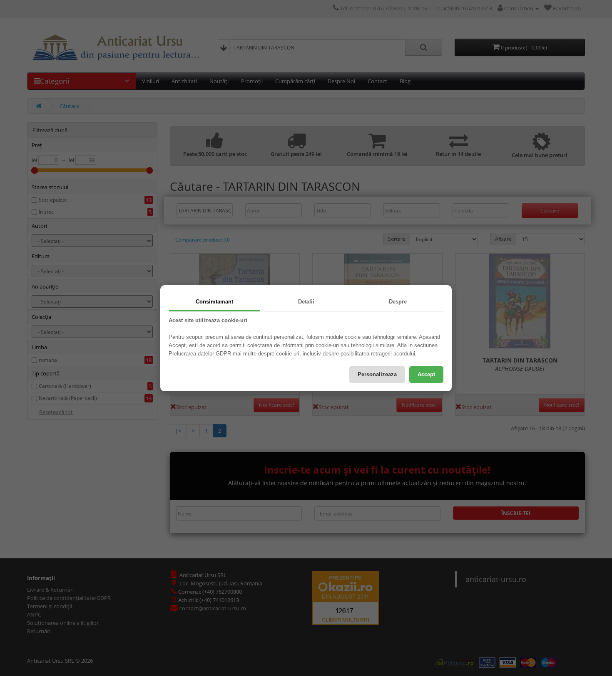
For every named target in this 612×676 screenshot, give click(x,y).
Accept (426, 374)
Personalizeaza (377, 374)
